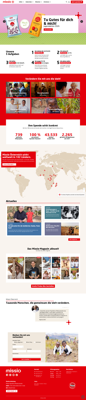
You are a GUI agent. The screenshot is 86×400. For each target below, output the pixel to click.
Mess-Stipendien (43, 93)
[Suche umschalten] (67, 2)
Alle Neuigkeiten (73, 239)
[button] (63, 307)
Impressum (74, 371)
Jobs (35, 383)
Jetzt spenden (76, 2)
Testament (68, 93)
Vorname (14, 349)
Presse (45, 383)
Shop (38, 383)
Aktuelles (11, 201)
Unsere (10, 51)
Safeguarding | (69, 371)
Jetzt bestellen (48, 29)
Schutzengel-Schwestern (17, 93)
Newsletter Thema (16, 340)
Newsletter (36, 384)
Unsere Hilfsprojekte (8, 164)
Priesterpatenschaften (18, 109)
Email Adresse (15, 353)
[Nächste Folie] (81, 21)
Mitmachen (37, 2)
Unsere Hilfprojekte (56, 109)
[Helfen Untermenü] (23, 1)
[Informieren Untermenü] (50, 1)
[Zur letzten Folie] (4, 21)
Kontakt (41, 383)
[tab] (42, 43)
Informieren (46, 2)
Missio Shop (29, 342)
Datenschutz (68, 372)
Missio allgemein (18, 342)
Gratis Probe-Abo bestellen (43, 286)
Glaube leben (29, 2)
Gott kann (38, 342)
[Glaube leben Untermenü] (32, 1)
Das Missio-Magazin (38, 248)
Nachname (29, 349)
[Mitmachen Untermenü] (41, 1)
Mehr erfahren (18, 95)
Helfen (20, 2)
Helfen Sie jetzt (10, 391)
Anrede (14, 344)
